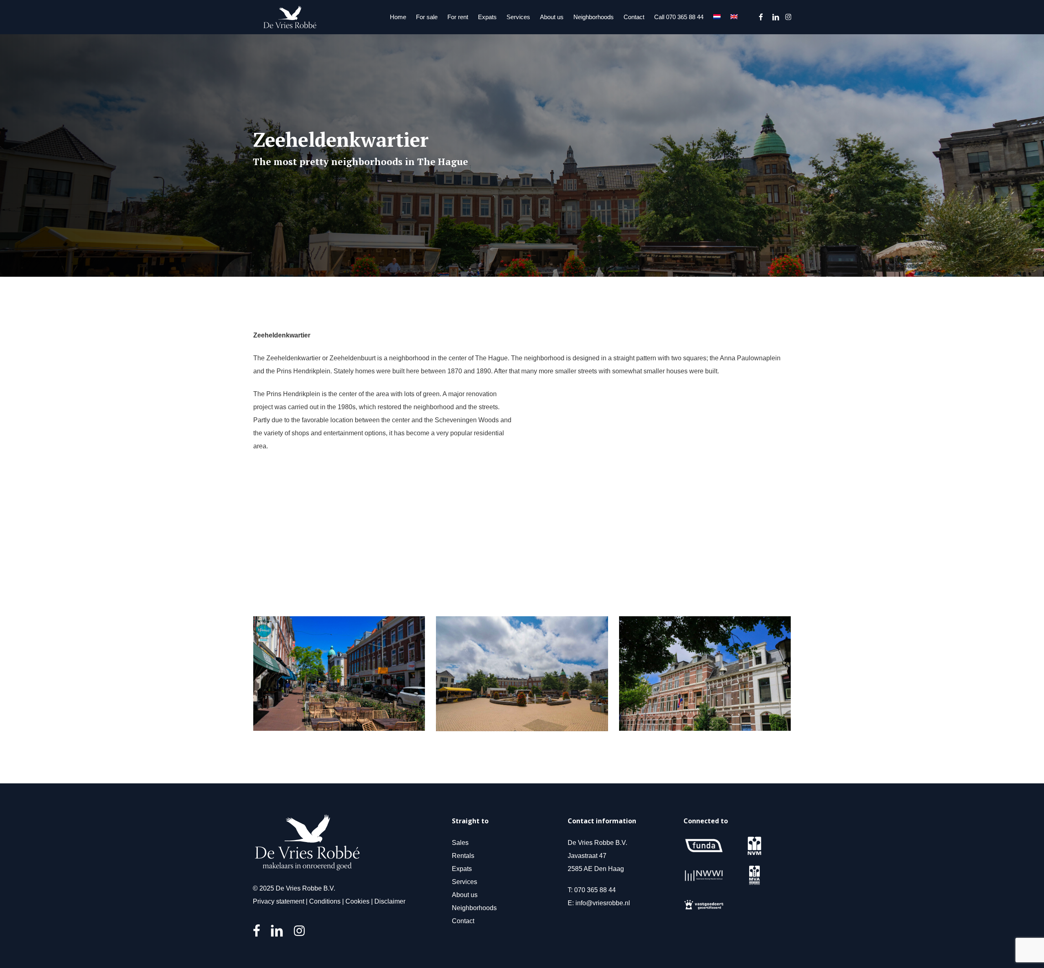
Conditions (325, 901)
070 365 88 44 (595, 889)
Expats (462, 868)
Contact (463, 920)
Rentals (463, 855)
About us (465, 894)
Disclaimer (389, 901)
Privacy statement (278, 901)
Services (464, 881)
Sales (460, 842)
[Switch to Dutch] (717, 17)
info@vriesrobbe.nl (602, 903)
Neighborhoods (474, 907)
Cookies (357, 901)
